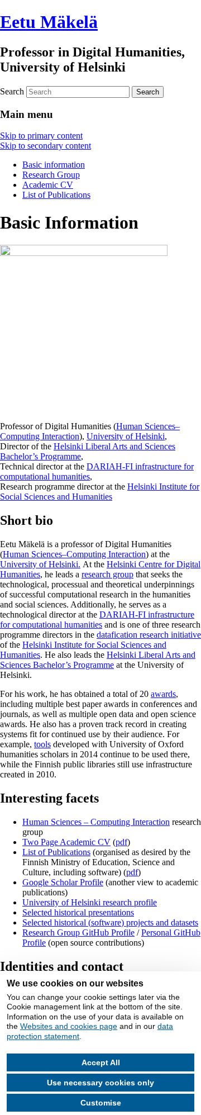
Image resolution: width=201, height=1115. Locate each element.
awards (163, 694)
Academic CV (47, 184)
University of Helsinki (126, 436)
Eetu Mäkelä (49, 22)
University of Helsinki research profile (89, 902)
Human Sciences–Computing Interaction (74, 554)
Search (12, 91)
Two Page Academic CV (66, 842)
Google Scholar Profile (62, 882)
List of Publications (56, 195)
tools (42, 744)
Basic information (53, 164)
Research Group (51, 174)
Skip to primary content (41, 135)
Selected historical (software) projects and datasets (110, 922)
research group (107, 574)
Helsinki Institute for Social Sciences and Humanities (99, 491)
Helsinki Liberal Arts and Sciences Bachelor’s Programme (97, 660)
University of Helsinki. (40, 564)
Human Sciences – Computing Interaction (96, 822)
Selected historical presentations (78, 912)
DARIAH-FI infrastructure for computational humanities (97, 619)
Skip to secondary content (45, 145)
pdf (121, 842)
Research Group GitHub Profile (78, 932)
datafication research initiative (149, 634)
